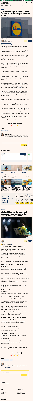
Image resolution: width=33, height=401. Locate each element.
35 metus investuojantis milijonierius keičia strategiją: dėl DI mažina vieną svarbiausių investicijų (16, 176)
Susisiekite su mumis (27, 396)
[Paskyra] (29, 3)
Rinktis (17, 202)
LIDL (1, 130)
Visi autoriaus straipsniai (8, 137)
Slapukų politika (19, 392)
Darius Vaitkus (6, 40)
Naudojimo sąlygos (4, 390)
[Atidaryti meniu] (31, 3)
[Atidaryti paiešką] (27, 3)
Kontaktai (2, 393)
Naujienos (6, 5)
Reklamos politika (19, 390)
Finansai (10, 5)
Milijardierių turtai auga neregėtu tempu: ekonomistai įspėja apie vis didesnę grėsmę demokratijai (16, 189)
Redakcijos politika (4, 392)
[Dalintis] (31, 41)
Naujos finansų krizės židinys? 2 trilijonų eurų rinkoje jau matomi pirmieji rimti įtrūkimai (26, 175)
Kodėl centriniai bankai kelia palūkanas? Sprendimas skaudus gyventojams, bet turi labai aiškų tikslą (5, 189)
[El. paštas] (4, 396)
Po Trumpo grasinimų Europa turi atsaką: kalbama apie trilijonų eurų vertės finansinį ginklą (5, 176)
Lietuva (19, 87)
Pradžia (2, 5)
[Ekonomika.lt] (5, 3)
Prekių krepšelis (6, 130)
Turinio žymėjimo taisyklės (21, 393)
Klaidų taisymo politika (20, 389)
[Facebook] (2, 396)
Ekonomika (3, 209)
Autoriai (2, 389)
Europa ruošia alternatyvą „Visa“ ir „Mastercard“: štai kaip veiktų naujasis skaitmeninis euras (27, 189)
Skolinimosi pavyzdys (5, 160)
